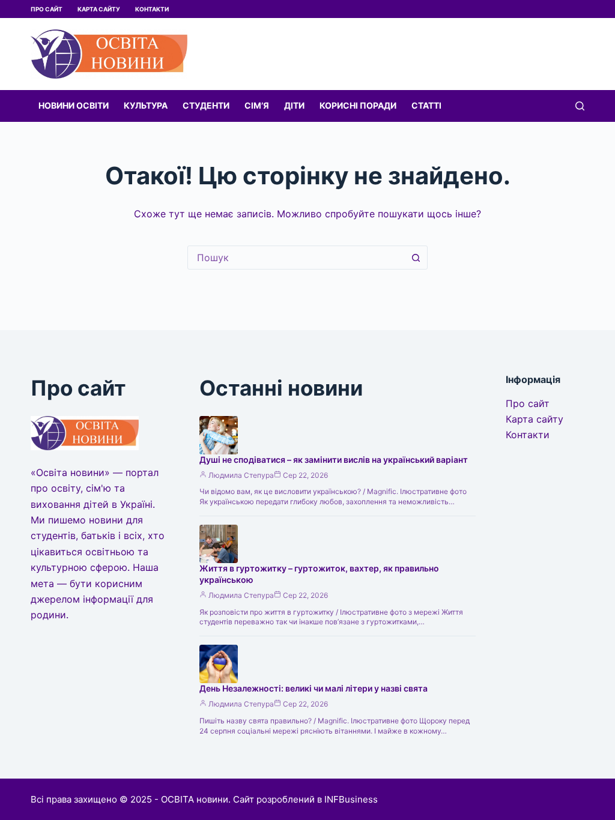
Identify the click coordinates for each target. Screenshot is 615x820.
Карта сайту (98, 9)
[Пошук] (579, 105)
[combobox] (296, 258)
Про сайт (46, 9)
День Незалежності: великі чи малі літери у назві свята (313, 688)
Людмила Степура (241, 475)
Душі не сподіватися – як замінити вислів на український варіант (333, 459)
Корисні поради (358, 105)
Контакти (152, 9)
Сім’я (256, 105)
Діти (294, 105)
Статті (426, 105)
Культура (146, 105)
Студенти (206, 105)
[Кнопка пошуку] (415, 257)
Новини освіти (73, 105)
